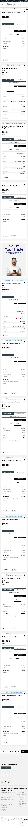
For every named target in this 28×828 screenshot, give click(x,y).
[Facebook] (2, 782)
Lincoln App (21, 801)
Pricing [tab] (17, 34)
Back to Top (24, 751)
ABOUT (16, 788)
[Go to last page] (18, 751)
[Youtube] (8, 782)
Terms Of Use (9, 819)
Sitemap (12, 819)
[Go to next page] (15, 751)
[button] (24, 66)
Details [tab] (10, 34)
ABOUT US (16, 794)
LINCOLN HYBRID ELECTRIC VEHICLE (22, 805)
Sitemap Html (15, 819)
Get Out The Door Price (15, 82)
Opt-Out (22, 819)
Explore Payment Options (8, 24)
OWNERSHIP (23, 788)
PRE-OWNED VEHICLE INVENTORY (4, 809)
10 (12, 751)
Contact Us (7, 767)
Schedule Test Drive (20, 24)
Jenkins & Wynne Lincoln (2, 819)
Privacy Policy (6, 819)
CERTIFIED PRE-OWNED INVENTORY (4, 804)
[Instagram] (5, 782)
